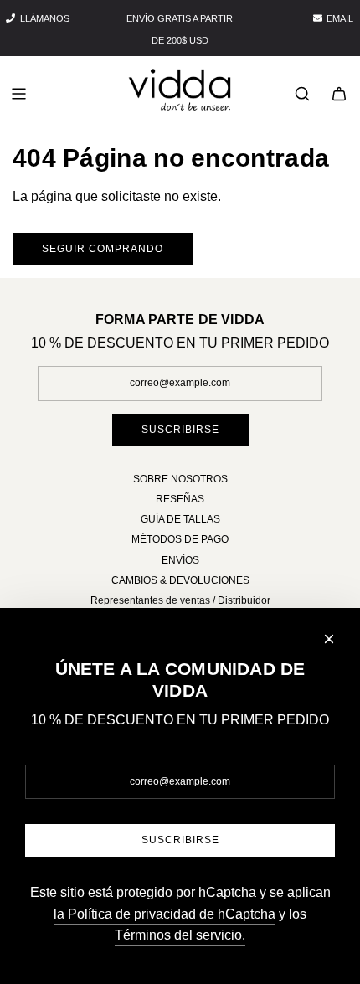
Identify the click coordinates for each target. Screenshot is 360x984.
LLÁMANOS (44, 18)
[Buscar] (302, 93)
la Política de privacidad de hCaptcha (164, 914)
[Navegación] (18, 93)
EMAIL (340, 18)
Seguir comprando (102, 249)
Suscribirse (180, 429)
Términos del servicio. (180, 935)
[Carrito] (339, 93)
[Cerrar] (329, 639)
